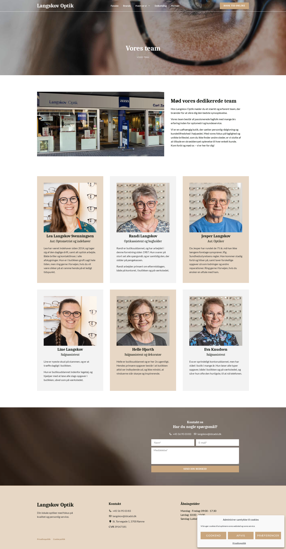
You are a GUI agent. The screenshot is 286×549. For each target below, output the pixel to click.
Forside (115, 5)
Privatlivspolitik (239, 543)
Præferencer (268, 535)
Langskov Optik (55, 6)
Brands (127, 5)
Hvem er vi (140, 5)
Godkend (213, 535)
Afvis (241, 535)
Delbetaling (161, 5)
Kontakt (175, 5)
